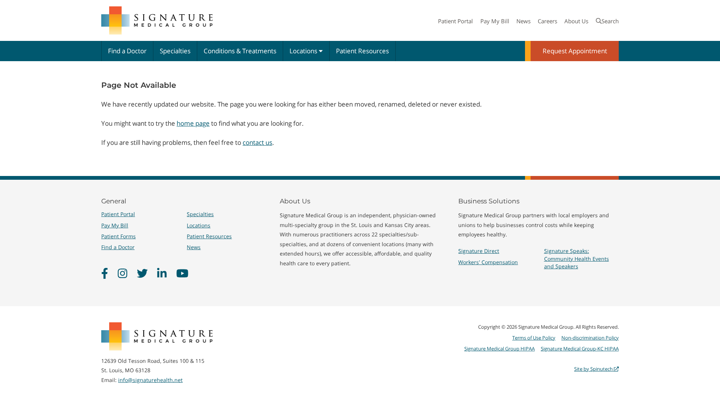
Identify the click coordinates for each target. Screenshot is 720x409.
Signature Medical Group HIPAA (499, 348)
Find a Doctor (127, 51)
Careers (547, 21)
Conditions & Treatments (240, 51)
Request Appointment (575, 51)
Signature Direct (478, 250)
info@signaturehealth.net (150, 379)
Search (610, 21)
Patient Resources (362, 51)
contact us (257, 142)
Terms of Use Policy (533, 337)
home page (193, 123)
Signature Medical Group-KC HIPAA (580, 348)
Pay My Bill (494, 21)
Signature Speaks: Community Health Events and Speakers (576, 258)
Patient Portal (455, 21)
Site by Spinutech (594, 368)
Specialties (175, 51)
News (523, 21)
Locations (304, 51)
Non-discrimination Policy (590, 337)
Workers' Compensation (488, 262)
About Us (576, 21)
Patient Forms (118, 236)
